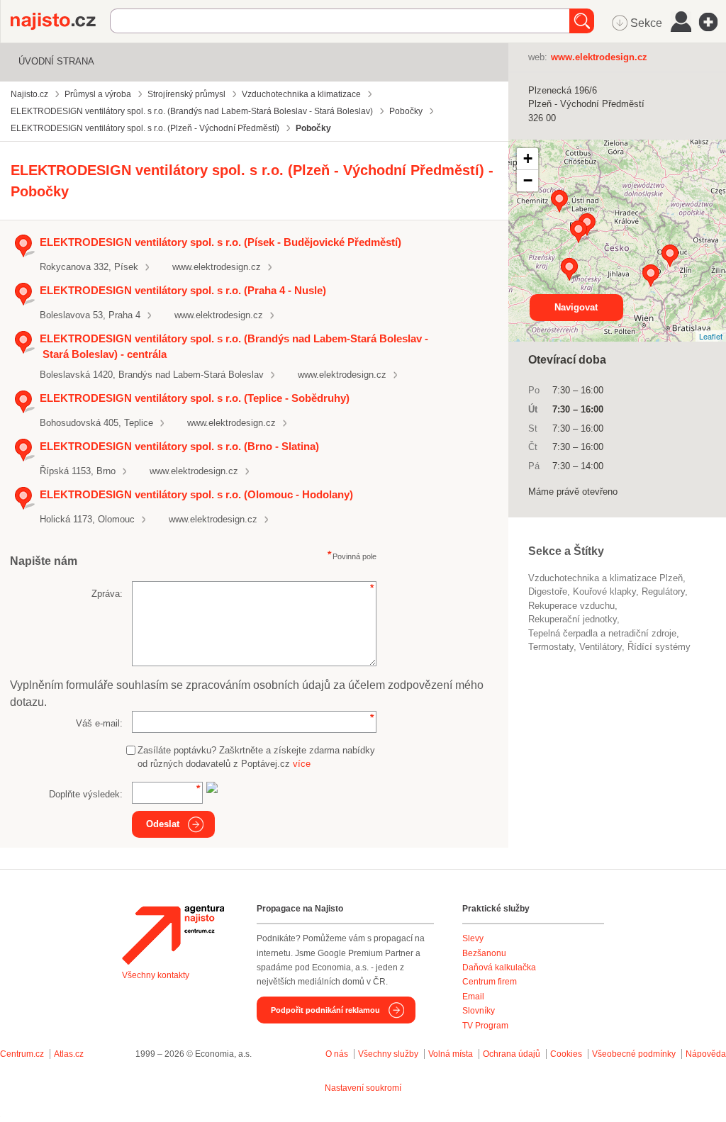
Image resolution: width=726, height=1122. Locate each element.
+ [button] (527, 158)
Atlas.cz (69, 1054)
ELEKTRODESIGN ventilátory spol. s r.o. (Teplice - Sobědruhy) (195, 398)
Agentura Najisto (173, 935)
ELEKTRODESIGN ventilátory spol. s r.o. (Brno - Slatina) (179, 446)
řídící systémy (659, 646)
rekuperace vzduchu (571, 605)
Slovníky (478, 1011)
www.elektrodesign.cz (216, 267)
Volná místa (450, 1054)
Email (473, 997)
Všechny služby (389, 1054)
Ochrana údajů (511, 1054)
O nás (336, 1054)
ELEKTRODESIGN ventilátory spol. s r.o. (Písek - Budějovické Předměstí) (220, 242)
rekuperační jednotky (572, 619)
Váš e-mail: (99, 723)
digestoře (547, 591)
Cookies (566, 1054)
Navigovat (576, 307)
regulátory (663, 591)
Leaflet (710, 336)
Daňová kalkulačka (499, 967)
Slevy (473, 938)
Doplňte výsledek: (86, 794)
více (302, 763)
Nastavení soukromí (363, 1088)
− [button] (527, 180)
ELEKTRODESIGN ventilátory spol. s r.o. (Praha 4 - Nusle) (183, 290)
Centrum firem (489, 982)
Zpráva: (107, 593)
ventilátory (600, 646)
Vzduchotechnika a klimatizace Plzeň (605, 578)
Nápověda (706, 1054)
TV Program (485, 1026)
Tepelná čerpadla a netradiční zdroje (602, 633)
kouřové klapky (604, 591)
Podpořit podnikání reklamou (325, 1010)
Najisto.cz (60, 21)
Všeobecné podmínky (634, 1054)
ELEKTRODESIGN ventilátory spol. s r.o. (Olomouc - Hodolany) (196, 494)
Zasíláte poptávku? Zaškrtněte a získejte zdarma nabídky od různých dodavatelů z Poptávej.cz (256, 757)
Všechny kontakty (155, 975)
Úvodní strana (56, 61)
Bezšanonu (484, 953)
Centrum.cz (22, 1054)
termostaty (551, 646)
